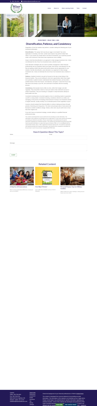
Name (11, 134)
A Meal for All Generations (18, 187)
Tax (30, 401)
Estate (31, 397)
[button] (49, 8)
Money (31, 402)
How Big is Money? (41, 187)
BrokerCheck (80, 393)
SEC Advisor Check (70, 404)
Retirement (32, 394)
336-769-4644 (15, 1)
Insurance (32, 399)
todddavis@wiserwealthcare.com (31, 1)
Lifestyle (32, 404)
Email (50, 134)
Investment (32, 396)
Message (12, 143)
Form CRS (59, 404)
